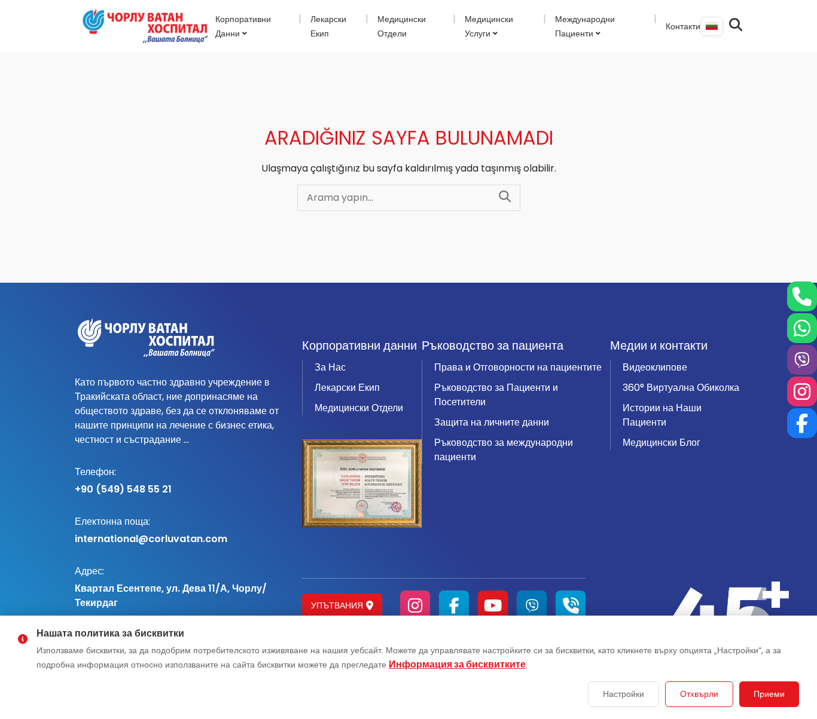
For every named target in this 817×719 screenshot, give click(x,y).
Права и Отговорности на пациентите (518, 367)
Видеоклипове (655, 367)
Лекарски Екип (347, 387)
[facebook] (454, 605)
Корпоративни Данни (243, 26)
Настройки (623, 694)
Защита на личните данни (491, 422)
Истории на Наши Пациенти (662, 415)
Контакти (683, 26)
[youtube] (493, 605)
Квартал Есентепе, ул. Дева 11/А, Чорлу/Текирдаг (171, 587)
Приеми (769, 694)
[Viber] (532, 605)
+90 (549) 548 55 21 (123, 480)
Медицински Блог (661, 442)
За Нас (330, 367)
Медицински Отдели (359, 408)
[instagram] (415, 605)
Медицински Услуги (489, 26)
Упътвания (337, 605)
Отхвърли (699, 694)
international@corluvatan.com (151, 530)
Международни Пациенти (585, 26)
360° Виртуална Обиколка (681, 387)
